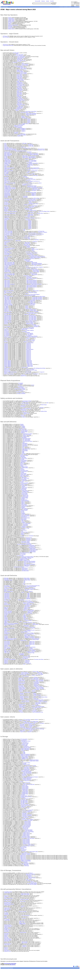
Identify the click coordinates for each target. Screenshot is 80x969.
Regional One (32, 301)
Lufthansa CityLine (7, 300)
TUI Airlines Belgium (8, 265)
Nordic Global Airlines (8, 153)
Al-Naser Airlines (27, 148)
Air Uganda (6, 305)
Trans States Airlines (32, 316)
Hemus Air (21, 690)
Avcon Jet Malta (7, 326)
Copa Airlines (25, 509)
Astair (5, 910)
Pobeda (27, 115)
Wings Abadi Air (27, 565)
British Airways (44, 404)
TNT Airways (6, 179)
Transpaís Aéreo (11, 19)
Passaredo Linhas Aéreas (39, 659)
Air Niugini (31, 648)
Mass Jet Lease (7, 647)
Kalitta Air (36, 719)
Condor (5, 602)
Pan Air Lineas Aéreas (32, 179)
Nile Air (29, 217)
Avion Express (7, 192)
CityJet (33, 705)
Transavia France (24, 532)
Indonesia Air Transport (26, 853)
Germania (31, 202)
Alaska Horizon (24, 568)
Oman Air (23, 374)
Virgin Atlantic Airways (8, 148)
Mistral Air (27, 626)
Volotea (29, 291)
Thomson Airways (25, 64)
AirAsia (22, 465)
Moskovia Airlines (7, 650)
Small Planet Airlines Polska (33, 203)
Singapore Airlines (7, 163)
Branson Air (24, 699)
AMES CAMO (27, 208)
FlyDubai (23, 507)
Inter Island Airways (25, 863)
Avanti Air (21, 707)
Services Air (28, 180)
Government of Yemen (27, 400)
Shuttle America (32, 315)
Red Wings (10, 26)
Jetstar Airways (7, 159)
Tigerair (18, 69)
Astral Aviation (20, 386)
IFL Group (6, 912)
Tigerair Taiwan (23, 67)
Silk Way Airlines (16, 52)
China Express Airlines (22, 135)
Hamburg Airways (7, 193)
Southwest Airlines (34, 252)
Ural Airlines (6, 913)
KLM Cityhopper (22, 124)
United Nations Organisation (30, 728)
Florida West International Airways (29, 723)
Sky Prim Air (29, 151)
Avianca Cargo (22, 901)
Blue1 (5, 291)
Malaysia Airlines (7, 155)
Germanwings (23, 405)
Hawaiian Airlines (27, 769)
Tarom (5, 275)
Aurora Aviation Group (8, 925)
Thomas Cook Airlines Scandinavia (10, 211)
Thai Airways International (25, 741)
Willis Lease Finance (8, 900)
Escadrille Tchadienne (30, 330)
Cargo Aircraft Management (9, 167)
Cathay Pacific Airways (27, 434)
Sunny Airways (7, 165)
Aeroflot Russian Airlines (8, 170)
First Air (31, 178)
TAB (24, 751)
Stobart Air (21, 705)
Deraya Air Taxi (26, 413)
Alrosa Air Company (27, 747)
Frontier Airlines (21, 79)
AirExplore (6, 246)
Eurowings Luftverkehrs (21, 393)
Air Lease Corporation (19, 55)
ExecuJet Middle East (40, 234)
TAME (5, 651)
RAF (47, 402)
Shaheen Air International (25, 754)
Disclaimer (12, 964)
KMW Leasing (30, 165)
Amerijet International (27, 778)
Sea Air (9, 27)
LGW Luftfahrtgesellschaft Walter (39, 368)
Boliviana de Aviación (31, 630)
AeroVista (6, 206)
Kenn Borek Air (36, 373)
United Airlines (24, 445)
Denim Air (25, 341)
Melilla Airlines (22, 730)
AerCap (33, 248)
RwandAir (16, 133)
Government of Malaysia (42, 232)
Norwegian (6, 258)
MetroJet (31, 207)
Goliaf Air (6, 329)
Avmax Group (31, 304)
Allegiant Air (34, 193)
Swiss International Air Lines (38, 712)
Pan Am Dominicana (35, 638)
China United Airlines (24, 112)
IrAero (25, 414)
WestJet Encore (25, 567)
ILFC (5, 599)
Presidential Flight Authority (26, 771)
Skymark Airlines (7, 162)
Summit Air (6, 178)
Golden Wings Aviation (40, 699)
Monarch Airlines (7, 604)
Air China (21, 481)
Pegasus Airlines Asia (27, 408)
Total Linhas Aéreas (32, 877)
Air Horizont (28, 247)
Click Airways (6, 585)
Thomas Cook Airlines (25, 482)
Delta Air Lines (23, 409)
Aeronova (6, 341)
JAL (22, 761)
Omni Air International (25, 673)
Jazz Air (22, 415)
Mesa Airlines (31, 545)
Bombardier (36, 311)
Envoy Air (6, 322)
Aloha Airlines (27, 722)
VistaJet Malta (7, 253)
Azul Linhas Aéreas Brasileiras (29, 561)
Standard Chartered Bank (33, 163)
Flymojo (9, 17)
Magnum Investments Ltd (35, 181)
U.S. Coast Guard (20, 555)
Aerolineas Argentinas (25, 515)
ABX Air (5, 589)
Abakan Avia (39, 672)
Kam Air (20, 679)
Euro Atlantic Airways (35, 721)
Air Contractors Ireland (8, 233)
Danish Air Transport (36, 189)
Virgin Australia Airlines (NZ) (8, 45)
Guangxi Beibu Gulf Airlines (37, 297)
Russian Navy (25, 656)
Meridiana (6, 158)
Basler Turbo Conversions (9, 373)
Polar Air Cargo (35, 671)
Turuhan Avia (28, 343)
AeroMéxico (24, 527)
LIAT (5, 367)
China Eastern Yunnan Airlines (31, 111)
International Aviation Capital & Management (37, 256)
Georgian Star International (25, 860)
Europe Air (29, 152)
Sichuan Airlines (7, 203)
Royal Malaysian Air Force (25, 552)
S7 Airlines (28, 811)
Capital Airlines (19, 78)
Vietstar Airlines (11, 18)
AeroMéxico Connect (30, 651)
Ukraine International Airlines (9, 248)
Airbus (22, 454)
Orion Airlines (6, 933)
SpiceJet (5, 260)
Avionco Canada (25, 367)
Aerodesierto (35, 241)
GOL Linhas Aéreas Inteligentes (37, 267)
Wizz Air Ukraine (6, 37)
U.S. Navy (6, 328)
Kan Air (23, 389)
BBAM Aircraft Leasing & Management (11, 623)
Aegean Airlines (30, 212)
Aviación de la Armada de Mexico (27, 556)
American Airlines (24, 460)
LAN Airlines (6, 175)
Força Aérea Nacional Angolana (20, 150)
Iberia (30, 201)
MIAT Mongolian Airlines (8, 591)
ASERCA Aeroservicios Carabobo (10, 638)
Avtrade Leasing (7, 929)
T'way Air (23, 521)
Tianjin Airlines (7, 297)
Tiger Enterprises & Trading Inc (28, 328)
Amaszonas (24, 412)
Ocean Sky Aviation (7, 311)
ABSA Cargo (6, 171)
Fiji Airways (28, 268)
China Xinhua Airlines (8, 256)
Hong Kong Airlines (20, 57)
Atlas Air (26, 590)
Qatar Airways (21, 429)
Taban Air (26, 177)
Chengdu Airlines (20, 107)
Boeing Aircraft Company (32, 185)
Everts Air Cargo (34, 370)
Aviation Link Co (7, 234)
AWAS (32, 250)
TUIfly (35, 265)
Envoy (5, 314)
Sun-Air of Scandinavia (43, 701)
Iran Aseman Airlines (35, 679)
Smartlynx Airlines (7, 190)
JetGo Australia (24, 941)
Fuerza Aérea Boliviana (27, 772)
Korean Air (23, 432)
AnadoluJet (23, 117)
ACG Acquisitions (7, 189)
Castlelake (26, 204)
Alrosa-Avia (32, 258)
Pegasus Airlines (36, 271)
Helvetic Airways (32, 649)
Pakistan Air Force (7, 951)
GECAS (27, 266)
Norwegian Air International (29, 633)
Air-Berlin (19, 86)
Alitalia (5, 220)
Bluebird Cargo (27, 245)
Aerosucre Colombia (22, 911)
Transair (5, 372)
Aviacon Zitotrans (24, 672)
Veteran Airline (6, 152)
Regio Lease (6, 207)
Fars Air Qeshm (7, 181)
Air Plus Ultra (31, 145)
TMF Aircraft (5, 44)
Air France (6, 201)
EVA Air (22, 463)
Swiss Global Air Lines (21, 60)
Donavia (28, 118)
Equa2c (9, 23)
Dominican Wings (33, 192)
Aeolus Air (26, 798)
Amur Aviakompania (29, 349)
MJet (29, 655)
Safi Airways (22, 724)
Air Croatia (18, 391)
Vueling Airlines (23, 461)
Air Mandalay (21, 653)
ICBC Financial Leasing (18, 125)
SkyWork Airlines (7, 368)
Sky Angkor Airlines (24, 800)
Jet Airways (6, 164)
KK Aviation (36, 326)
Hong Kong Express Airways (20, 388)
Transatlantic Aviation (8, 891)
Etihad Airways (29, 164)
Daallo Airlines (36, 683)
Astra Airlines (24, 775)
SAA (5, 897)
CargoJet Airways (36, 167)
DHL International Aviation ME (9, 183)
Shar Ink (32, 881)
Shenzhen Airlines (20, 71)
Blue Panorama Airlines (40, 706)
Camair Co (23, 130)
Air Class (30, 878)
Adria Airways (32, 300)
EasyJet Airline (23, 473)
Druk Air (22, 468)
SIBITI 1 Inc (23, 147)
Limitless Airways (11, 20)
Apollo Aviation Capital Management (29, 156)
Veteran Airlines (7, 944)
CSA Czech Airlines (33, 884)
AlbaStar (28, 246)
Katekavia (6, 343)
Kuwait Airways (24, 471)
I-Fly (5, 184)
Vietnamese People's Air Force (25, 558)
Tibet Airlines (19, 59)
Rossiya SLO (25, 828)
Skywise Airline (27, 692)
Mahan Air (25, 176)
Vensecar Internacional (27, 779)
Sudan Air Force (24, 329)
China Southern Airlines (24, 475)
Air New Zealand (7, 251)
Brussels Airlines (40, 213)
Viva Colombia (34, 205)
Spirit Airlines (23, 462)
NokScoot (26, 587)
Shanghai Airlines (7, 185)
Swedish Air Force (23, 847)
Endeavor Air (6, 308)
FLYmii (9, 24)
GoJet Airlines (24, 410)
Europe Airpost (27, 243)
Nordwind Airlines (7, 168)
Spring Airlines (19, 82)
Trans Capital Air (30, 333)
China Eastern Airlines (21, 84)
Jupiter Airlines (18, 240)
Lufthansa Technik (7, 271)
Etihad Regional (22, 706)
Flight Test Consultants (8, 304)
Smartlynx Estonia (32, 210)
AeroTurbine (6, 147)
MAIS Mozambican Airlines (13, 25)
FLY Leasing (27, 216)
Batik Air (22, 476)
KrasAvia (29, 182)
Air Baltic (24, 818)
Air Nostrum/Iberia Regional (34, 294)
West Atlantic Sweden (29, 589)
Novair (21, 720)
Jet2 (24, 629)
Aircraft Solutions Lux (8, 249)
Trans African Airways (26, 915)
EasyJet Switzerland (8, 611)
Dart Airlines (6, 177)
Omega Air (30, 876)
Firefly (25, 563)
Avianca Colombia (23, 68)
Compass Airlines (31, 547)
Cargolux (23, 426)
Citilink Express (23, 474)
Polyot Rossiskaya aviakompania (10, 149)
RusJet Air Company (33, 292)
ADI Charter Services (33, 313)
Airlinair (5, 338)
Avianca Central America (25, 805)
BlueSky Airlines (11, 21)
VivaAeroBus (6, 250)
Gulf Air (5, 145)
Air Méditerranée (32, 725)
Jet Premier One (41, 231)
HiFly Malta (24, 143)
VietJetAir (24, 453)
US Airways (5, 36)
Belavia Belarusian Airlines (36, 257)
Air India (5, 156)
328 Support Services (25, 701)
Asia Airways (24, 331)
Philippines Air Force (18, 126)
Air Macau (20, 102)
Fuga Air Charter (27, 314)
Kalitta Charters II (36, 624)
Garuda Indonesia (25, 505)
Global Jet (6, 242)
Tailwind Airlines (26, 625)
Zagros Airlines (21, 678)
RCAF (17, 53)
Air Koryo (22, 536)
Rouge (18, 81)
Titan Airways (29, 613)
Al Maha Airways (20, 70)
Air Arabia (6, 237)
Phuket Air (6, 947)
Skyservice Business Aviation (29, 295)
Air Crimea (10, 22)
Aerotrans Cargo (7, 151)
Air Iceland (16, 132)
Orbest (30, 158)
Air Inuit (22, 416)
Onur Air (33, 690)
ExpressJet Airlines (7, 316)
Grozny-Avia (28, 782)
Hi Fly (5, 143)
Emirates (22, 424)
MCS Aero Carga (31, 652)
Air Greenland (6, 333)
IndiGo (26, 235)
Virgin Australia (34, 262)
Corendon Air (37, 682)
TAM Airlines (6, 208)
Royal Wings (36, 239)
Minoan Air (6, 336)
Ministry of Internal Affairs (29, 831)
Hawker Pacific (29, 360)
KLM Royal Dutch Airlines (27, 441)
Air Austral (19, 61)
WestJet (28, 166)
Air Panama (33, 647)
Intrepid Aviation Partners (31, 586)
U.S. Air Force (23, 553)
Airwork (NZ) (31, 810)
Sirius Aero (6, 937)
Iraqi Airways (23, 506)
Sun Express (6, 266)
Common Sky (6, 907)
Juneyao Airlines (21, 80)
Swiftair (34, 623)
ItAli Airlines (6, 934)
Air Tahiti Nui (15, 62)
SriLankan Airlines (24, 430)
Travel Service (17, 109)
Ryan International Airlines (9, 290)
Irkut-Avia (6, 949)
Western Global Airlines (34, 153)
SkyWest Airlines (29, 308)
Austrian (32, 385)
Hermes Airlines (33, 200)
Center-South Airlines (8, 292)
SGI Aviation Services (32, 199)
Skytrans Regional (7, 360)
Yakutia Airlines (7, 630)
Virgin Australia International (31, 113)
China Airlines (24, 740)
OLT (5, 293)
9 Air (27, 279)
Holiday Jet (26, 617)
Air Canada (6, 172)
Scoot (23, 447)
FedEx (29, 171)
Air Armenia (6, 331)
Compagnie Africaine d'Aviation (9, 187)
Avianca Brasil (19, 74)
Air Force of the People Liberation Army (24, 544)
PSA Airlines (28, 538)
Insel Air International (32, 337)
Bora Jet (5, 340)
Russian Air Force (41, 149)
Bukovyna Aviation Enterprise (32, 776)
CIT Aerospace (29, 162)
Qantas (26, 159)
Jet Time (27, 338)
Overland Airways (30, 342)
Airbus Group (24, 155)
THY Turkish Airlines (20, 54)
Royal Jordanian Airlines (8, 239)
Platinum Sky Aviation (30, 369)
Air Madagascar (19, 127)
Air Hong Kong (32, 588)
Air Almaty (25, 745)
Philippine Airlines (24, 466)
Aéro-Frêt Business (7, 943)
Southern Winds (7, 892)
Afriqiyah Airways (8, 160)
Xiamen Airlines (25, 450)
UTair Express (6, 950)
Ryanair (17, 110)
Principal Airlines (7, 241)
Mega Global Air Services (33, 168)
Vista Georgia (6, 200)
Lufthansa (22, 425)
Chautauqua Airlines (7, 313)
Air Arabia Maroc (27, 237)
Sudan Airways (38, 702)
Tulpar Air (6, 182)
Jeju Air (31, 272)
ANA (5, 174)
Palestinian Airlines (22, 704)
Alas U (33, 628)
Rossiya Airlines (7, 191)
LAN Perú (22, 726)
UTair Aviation (26, 767)
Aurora (24, 664)
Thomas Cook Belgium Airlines (44, 211)
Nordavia (5, 935)
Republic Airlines (25, 123)
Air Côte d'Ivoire (26, 676)
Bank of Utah (26, 244)
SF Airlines (30, 174)
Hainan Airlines (20, 58)
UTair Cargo (42, 728)
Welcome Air (6, 369)
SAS (35, 708)
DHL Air (40, 183)
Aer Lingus (40, 673)
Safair (5, 243)
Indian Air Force (23, 375)
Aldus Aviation (42, 296)
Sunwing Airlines (7, 269)
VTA (24, 581)
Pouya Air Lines (33, 882)
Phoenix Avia (6, 330)
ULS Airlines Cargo (22, 674)
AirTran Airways (7, 641)
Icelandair (24, 184)
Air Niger (36, 704)
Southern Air (6, 896)
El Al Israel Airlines (26, 517)
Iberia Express (27, 605)
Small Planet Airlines (32, 233)
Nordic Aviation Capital (30, 340)
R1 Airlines (27, 862)
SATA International (7, 908)
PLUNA (5, 295)
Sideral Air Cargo (35, 249)
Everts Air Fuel (7, 370)
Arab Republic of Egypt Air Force (27, 557)
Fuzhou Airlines (29, 277)
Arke (23, 63)
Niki (24, 229)
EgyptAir (29, 880)
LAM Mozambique (37, 695)
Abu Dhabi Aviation (25, 570)
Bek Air (27, 293)
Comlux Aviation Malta (8, 231)
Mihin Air (25, 609)
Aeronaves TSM (28, 372)
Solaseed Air (23, 526)
